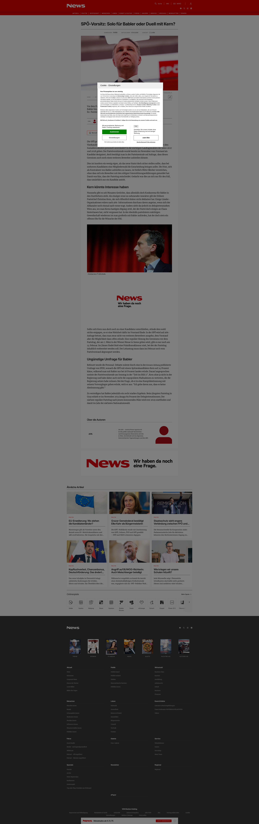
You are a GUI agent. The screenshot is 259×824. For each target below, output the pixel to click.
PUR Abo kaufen (146, 137)
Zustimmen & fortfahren (114, 132)
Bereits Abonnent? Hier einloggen (146, 142)
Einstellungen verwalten (114, 137)
